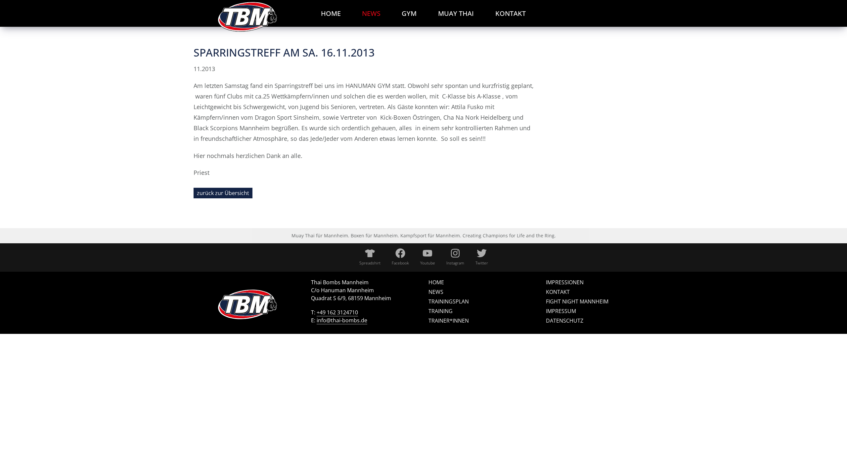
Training (440, 311)
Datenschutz (564, 320)
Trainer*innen (448, 320)
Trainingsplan (448, 301)
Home (436, 282)
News (435, 292)
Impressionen (565, 282)
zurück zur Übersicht (223, 193)
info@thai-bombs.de (342, 320)
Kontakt (558, 292)
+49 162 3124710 (337, 312)
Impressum (561, 311)
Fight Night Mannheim (577, 301)
